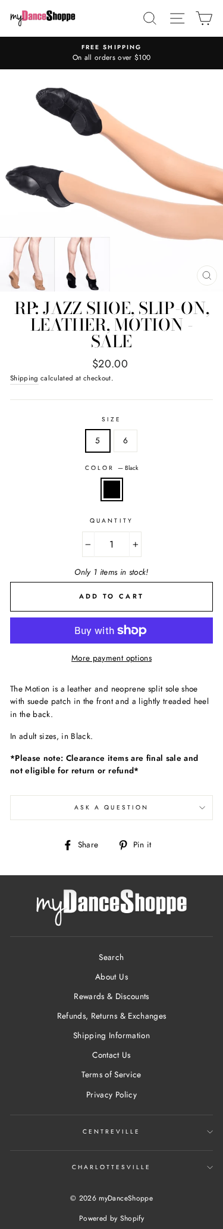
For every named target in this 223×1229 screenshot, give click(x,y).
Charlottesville (112, 1167)
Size (111, 419)
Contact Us (111, 1055)
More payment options (111, 658)
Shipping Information (111, 1035)
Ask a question (111, 807)
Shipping (24, 378)
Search (111, 957)
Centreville (112, 1131)
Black (112, 489)
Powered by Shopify (111, 1218)
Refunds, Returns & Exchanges (112, 1016)
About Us (111, 976)
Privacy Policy (111, 1094)
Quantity (111, 520)
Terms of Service (111, 1074)
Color (111, 467)
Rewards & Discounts (111, 996)
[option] (111, 53)
